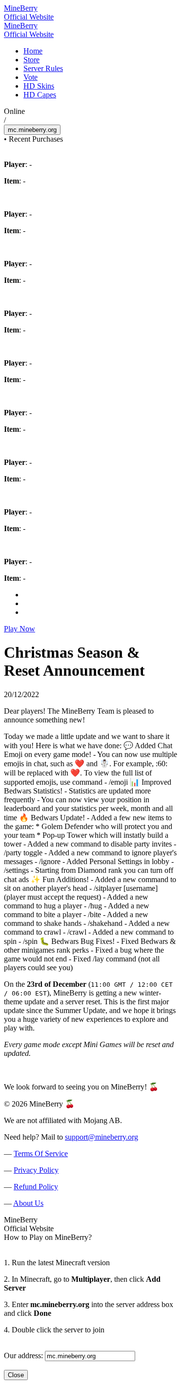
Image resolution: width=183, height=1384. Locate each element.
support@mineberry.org (101, 1137)
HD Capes (39, 95)
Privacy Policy (36, 1170)
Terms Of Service (41, 1153)
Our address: (23, 1355)
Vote (30, 77)
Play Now (19, 629)
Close (16, 1375)
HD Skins (38, 86)
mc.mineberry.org (32, 129)
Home (32, 51)
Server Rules (43, 68)
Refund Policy (36, 1186)
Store (31, 59)
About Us (28, 1203)
